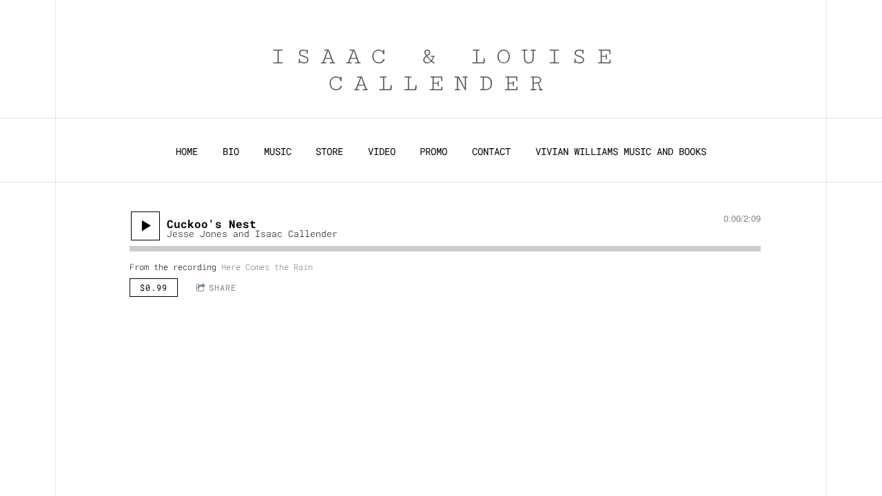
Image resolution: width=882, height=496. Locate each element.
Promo (433, 151)
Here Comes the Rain (267, 266)
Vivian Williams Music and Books (620, 151)
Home (187, 151)
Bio (231, 151)
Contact (491, 151)
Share (222, 287)
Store (329, 151)
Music (277, 151)
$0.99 (153, 287)
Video (382, 151)
